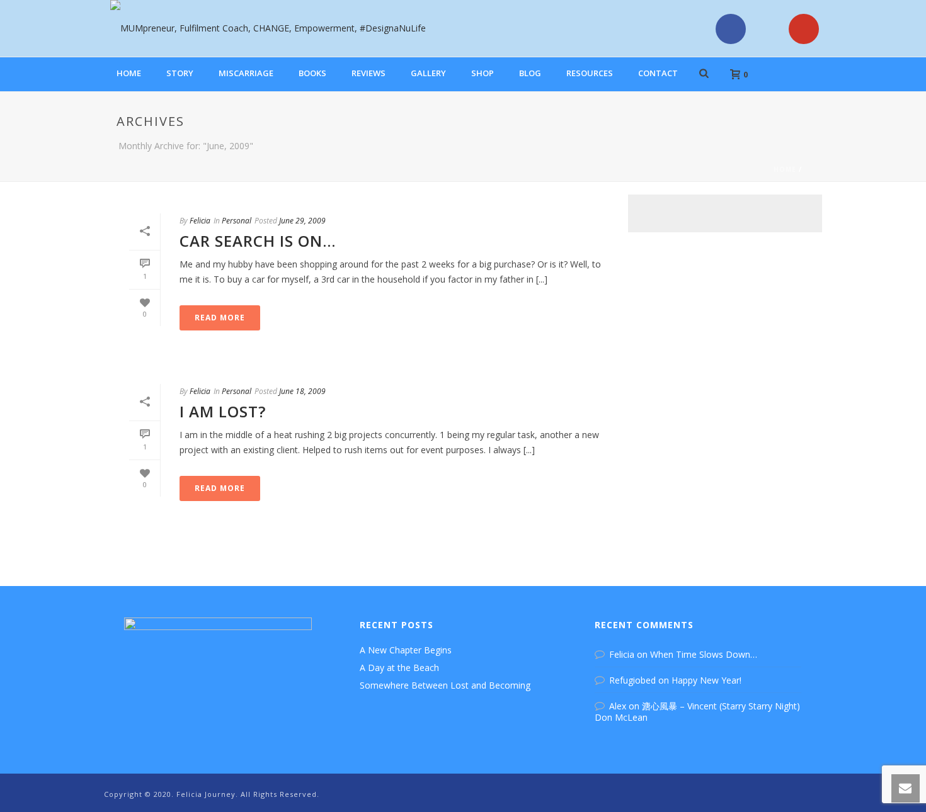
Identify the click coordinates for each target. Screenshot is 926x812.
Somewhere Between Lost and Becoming (445, 685)
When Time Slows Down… (703, 654)
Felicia (200, 220)
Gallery (428, 73)
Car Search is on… (258, 240)
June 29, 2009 (302, 220)
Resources (589, 73)
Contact (658, 73)
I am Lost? (223, 411)
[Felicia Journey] (262, 28)
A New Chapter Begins (406, 650)
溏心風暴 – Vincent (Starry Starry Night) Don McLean (697, 711)
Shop (482, 73)
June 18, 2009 (302, 391)
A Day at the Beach (399, 668)
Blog (530, 73)
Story (179, 73)
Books (312, 73)
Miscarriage (246, 73)
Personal (236, 220)
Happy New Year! (706, 680)
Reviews (369, 73)
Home (129, 73)
